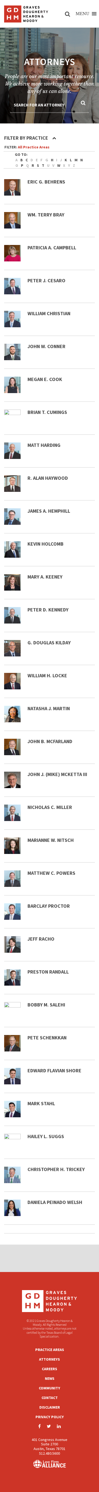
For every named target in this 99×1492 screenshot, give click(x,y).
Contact (50, 1397)
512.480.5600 (49, 1453)
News (49, 1378)
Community (49, 1388)
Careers (49, 1368)
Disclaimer (49, 1407)
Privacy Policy (49, 1416)
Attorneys (49, 1359)
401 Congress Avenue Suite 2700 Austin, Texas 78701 (49, 1444)
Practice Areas (49, 1349)
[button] (82, 13)
